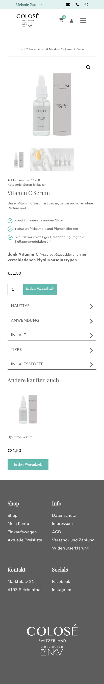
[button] (88, 67)
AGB (56, 532)
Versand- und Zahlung (73, 540)
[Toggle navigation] (83, 20)
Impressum (62, 523)
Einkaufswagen (22, 532)
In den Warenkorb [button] (28, 465)
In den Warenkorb (40, 289)
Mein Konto (18, 523)
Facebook (61, 581)
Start (21, 49)
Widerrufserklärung (70, 548)
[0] (59, 20)
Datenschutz (64, 515)
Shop (31, 49)
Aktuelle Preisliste (25, 540)
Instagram (61, 590)
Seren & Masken (48, 49)
